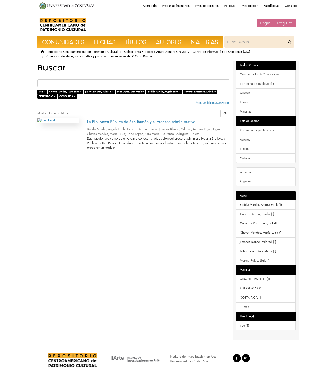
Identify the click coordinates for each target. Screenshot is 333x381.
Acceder (245, 172)
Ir (226, 83)
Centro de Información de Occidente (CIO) (221, 52)
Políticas (229, 6)
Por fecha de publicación (257, 84)
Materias (245, 111)
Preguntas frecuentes (176, 6)
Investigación (249, 6)
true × (42, 91)
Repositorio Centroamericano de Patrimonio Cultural (82, 52)
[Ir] (289, 42)
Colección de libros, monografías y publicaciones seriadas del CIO (92, 56)
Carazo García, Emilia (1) (257, 214)
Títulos (244, 102)
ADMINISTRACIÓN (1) (255, 279)
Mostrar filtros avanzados (212, 103)
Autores (245, 93)
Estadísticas (271, 6)
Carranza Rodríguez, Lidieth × (200, 91)
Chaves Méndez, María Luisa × (65, 91)
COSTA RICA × (67, 96)
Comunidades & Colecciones (259, 74)
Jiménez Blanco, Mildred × (99, 91)
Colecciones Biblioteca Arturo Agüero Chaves (155, 52)
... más (244, 307)
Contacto (291, 6)
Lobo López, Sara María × (130, 91)
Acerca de (150, 6)
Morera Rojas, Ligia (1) (255, 260)
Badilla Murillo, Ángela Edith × (164, 91)
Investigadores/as (207, 6)
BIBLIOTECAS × (47, 96)
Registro (284, 23)
